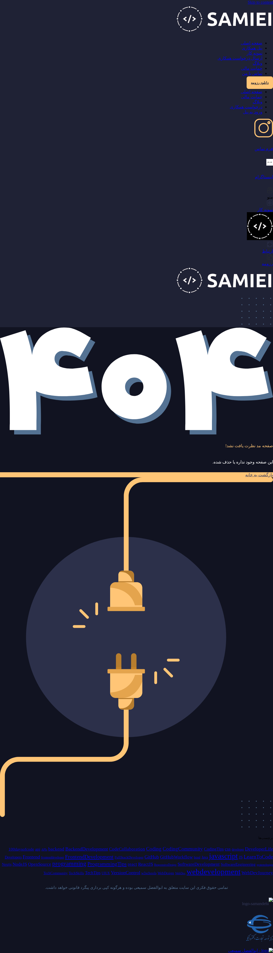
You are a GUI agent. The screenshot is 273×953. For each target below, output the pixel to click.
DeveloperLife (259, 849)
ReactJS (145, 864)
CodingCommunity (183, 849)
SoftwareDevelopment (199, 864)
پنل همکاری (252, 48)
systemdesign (265, 864)
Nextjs (6, 864)
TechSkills (76, 873)
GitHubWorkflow (176, 857)
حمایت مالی (251, 68)
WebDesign (166, 873)
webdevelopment (213, 871)
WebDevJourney (257, 872)
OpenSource (39, 864)
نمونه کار (254, 53)
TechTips (93, 872)
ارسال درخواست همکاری (240, 58)
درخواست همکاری (246, 107)
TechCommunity (55, 873)
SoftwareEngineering (238, 864)
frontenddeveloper (52, 857)
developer (238, 849)
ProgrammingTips (107, 864)
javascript (223, 856)
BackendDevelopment (86, 849)
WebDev (180, 873)
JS (241, 857)
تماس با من (252, 73)
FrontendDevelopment (89, 857)
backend (56, 849)
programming (69, 863)
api (37, 849)
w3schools (148, 873)
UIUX (106, 873)
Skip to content (260, 2)
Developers (13, 857)
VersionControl (125, 872)
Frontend (31, 857)
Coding (154, 849)
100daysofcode (21, 849)
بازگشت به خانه (259, 475)
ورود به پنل (252, 112)
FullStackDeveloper (129, 857)
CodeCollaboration (127, 849)
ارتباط (267, 251)
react (132, 864)
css (228, 849)
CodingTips (214, 849)
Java (205, 857)
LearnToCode (258, 857)
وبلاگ (257, 63)
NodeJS (20, 864)
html (197, 857)
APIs (44, 849)
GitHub (151, 857)
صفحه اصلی (251, 43)
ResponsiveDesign (165, 864)
